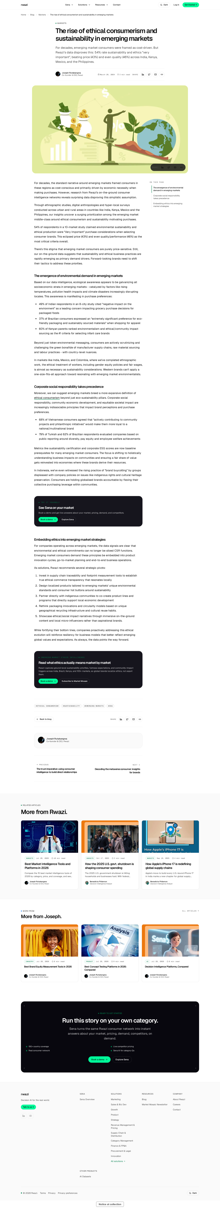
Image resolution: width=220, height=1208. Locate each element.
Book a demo (47, 519)
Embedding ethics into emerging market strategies (167, 204)
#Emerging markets (94, 706)
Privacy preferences (67, 1193)
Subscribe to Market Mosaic (74, 681)
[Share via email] (155, 74)
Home (23, 14)
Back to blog (45, 719)
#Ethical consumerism (47, 706)
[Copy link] (161, 74)
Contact (116, 4)
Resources (100, 4)
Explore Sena (68, 519)
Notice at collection (110, 1204)
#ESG (110, 706)
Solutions (82, 4)
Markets (42, 14)
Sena (67, 4)
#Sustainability (71, 706)
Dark (166, 4)
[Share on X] (149, 74)
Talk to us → (28, 1107)
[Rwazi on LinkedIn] (23, 1116)
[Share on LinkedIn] (143, 74)
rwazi (24, 4)
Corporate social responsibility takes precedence (166, 196)
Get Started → (191, 4)
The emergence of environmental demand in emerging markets (168, 189)
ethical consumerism (47, 397)
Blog (32, 14)
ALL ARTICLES (189, 911)
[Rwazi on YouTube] (30, 1116)
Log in (176, 4)
